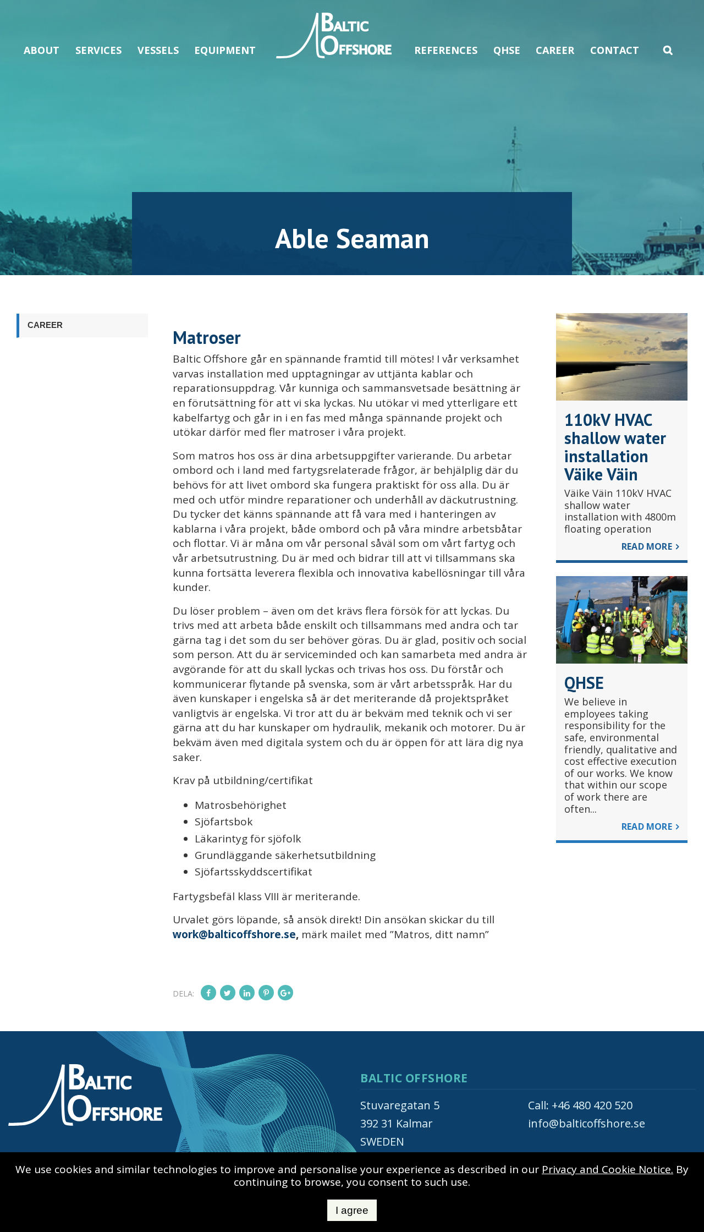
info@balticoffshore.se (586, 1123)
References (445, 50)
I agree (352, 1210)
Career (555, 50)
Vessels (158, 50)
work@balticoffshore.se (234, 934)
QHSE (506, 50)
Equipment (225, 50)
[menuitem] (42, 37)
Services (98, 50)
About (41, 50)
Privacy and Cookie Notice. (607, 1169)
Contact (614, 50)
